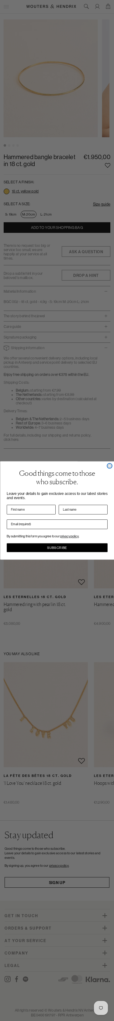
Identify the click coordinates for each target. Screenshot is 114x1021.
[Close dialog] (109, 465)
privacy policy (69, 536)
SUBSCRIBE (57, 548)
